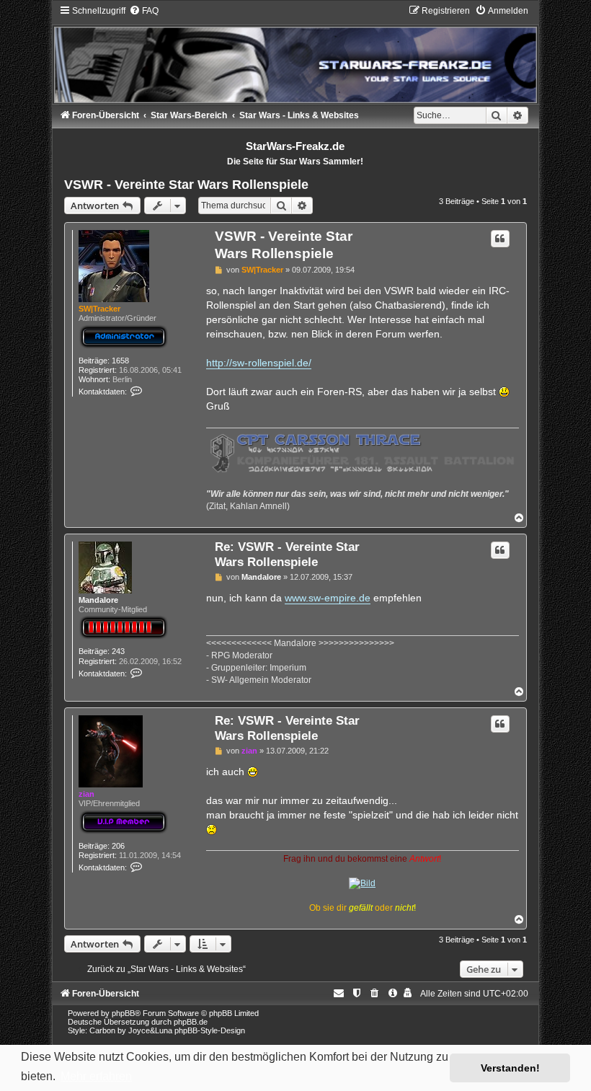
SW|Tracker (99, 308)
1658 (120, 360)
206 (118, 846)
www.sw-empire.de (327, 598)
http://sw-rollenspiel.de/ (258, 362)
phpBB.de (191, 1021)
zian (86, 794)
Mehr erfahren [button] (96, 1076)
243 (118, 651)
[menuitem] (144, 11)
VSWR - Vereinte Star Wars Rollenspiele (186, 184)
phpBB (123, 1013)
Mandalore (98, 600)
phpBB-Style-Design (209, 1030)
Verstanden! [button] (510, 1068)
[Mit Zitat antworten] (500, 238)
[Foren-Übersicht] (295, 53)
